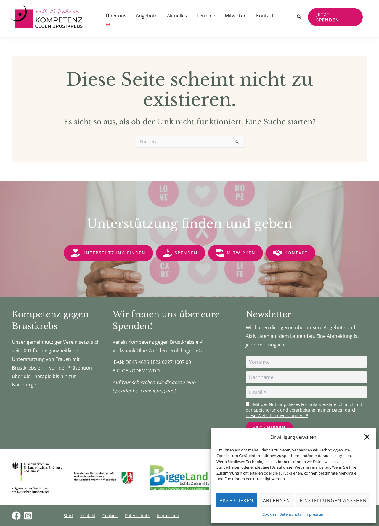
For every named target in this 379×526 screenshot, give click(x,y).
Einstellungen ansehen (333, 500)
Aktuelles (177, 15)
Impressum (314, 514)
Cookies (269, 514)
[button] (367, 437)
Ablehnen (276, 500)
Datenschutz (290, 514)
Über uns (116, 15)
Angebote (147, 15)
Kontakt (265, 15)
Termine (206, 15)
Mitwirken (236, 15)
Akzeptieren (236, 500)
